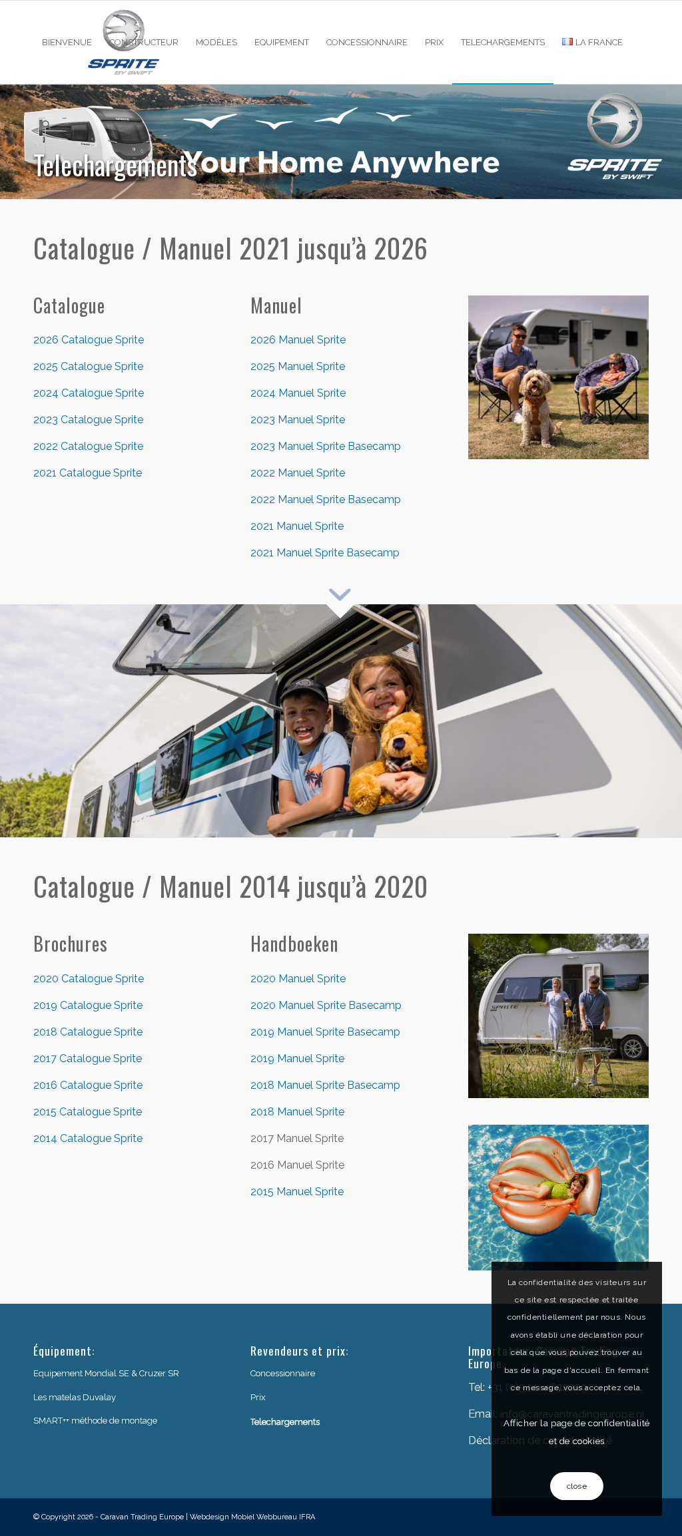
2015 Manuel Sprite (297, 1191)
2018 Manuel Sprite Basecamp (325, 1085)
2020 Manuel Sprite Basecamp (326, 1005)
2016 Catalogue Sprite (88, 1085)
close (577, 1486)
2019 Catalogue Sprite (88, 1005)
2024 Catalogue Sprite (88, 393)
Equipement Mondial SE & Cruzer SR (106, 1373)
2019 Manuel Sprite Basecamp (325, 1032)
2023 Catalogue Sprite (88, 419)
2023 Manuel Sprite (297, 419)
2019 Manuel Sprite (297, 1058)
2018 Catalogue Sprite (88, 1032)
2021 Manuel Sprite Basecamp (325, 552)
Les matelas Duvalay (74, 1397)
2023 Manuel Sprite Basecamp (325, 446)
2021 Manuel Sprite (297, 526)
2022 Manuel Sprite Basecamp (325, 499)
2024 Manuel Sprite (298, 393)
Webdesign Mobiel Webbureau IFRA (252, 1517)
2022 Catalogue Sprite (88, 446)
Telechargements (285, 1422)
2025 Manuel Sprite (297, 366)
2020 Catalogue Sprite (88, 978)
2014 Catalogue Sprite (88, 1138)
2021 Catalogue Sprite (87, 473)
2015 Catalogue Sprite (87, 1111)
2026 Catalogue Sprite (88, 339)
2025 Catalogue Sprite (88, 366)
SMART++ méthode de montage (95, 1421)
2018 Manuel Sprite (297, 1111)
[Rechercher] (46, 125)
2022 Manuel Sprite (297, 473)
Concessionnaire (282, 1373)
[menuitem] (67, 42)
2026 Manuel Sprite (298, 339)
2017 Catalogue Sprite (87, 1058)
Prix (258, 1397)
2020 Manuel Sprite (298, 978)
